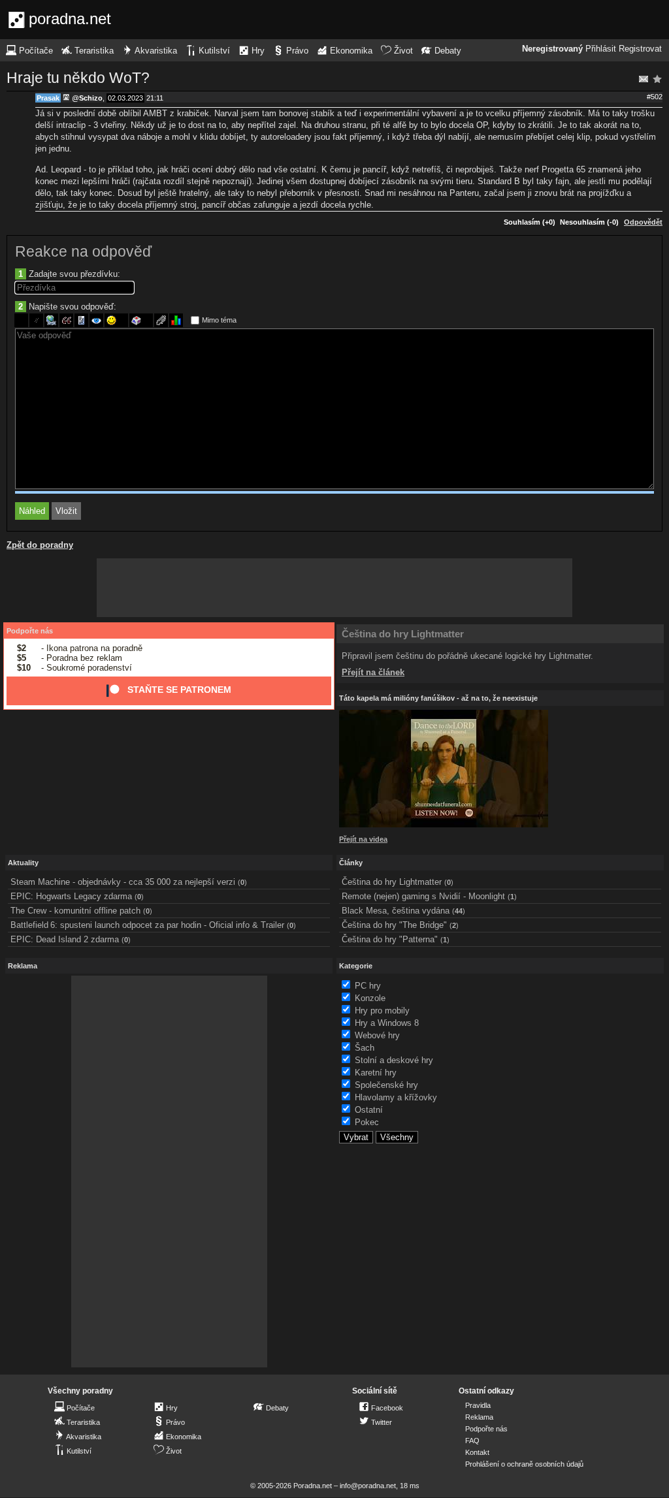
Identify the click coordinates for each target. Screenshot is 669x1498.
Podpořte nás (30, 631)
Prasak (48, 98)
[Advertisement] (334, 587)
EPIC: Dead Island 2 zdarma (64, 939)
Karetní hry (376, 1072)
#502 (654, 97)
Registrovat (640, 49)
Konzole (370, 998)
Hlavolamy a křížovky (396, 1097)
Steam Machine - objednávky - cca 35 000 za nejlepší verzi (122, 882)
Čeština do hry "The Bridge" (394, 925)
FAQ (472, 1440)
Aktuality (23, 863)
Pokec (367, 1122)
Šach (364, 1048)
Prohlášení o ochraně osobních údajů (524, 1464)
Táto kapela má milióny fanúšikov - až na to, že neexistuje (438, 698)
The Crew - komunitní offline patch (75, 911)
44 (459, 911)
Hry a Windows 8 (387, 1023)
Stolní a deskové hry (394, 1060)
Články (351, 863)
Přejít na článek (373, 672)
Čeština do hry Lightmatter (403, 633)
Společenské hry (386, 1085)
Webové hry (377, 1035)
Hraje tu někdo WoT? (78, 77)
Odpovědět (643, 222)
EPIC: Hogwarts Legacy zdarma (71, 896)
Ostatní (369, 1110)
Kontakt (477, 1452)
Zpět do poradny (40, 545)
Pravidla (478, 1405)
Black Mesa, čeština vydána (395, 911)
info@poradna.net (368, 1486)
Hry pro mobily (382, 1010)
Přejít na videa (363, 839)
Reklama (479, 1417)
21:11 (154, 98)
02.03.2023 (125, 98)
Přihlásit (600, 49)
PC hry (368, 986)
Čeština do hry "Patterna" (390, 939)
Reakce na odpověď (83, 251)
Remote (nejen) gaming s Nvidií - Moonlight (423, 896)
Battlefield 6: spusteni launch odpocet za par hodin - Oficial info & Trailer (147, 925)
